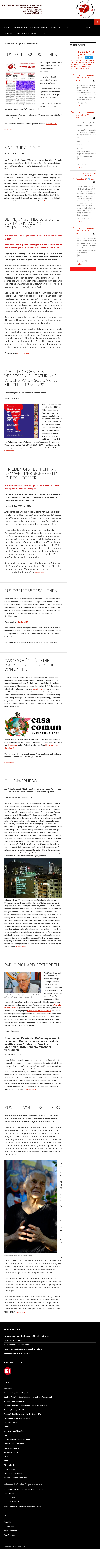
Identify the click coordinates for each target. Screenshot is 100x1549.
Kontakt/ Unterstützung (26, 33)
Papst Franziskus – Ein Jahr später (16, 1345)
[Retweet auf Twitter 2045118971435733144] (82, 164)
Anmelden (7, 1522)
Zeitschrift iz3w (10, 1469)
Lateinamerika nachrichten (14, 1444)
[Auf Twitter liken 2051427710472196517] (87, 103)
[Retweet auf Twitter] (83, 173)
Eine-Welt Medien (10, 1422)
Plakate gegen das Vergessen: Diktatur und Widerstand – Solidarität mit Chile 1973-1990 (31, 378)
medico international (11, 1448)
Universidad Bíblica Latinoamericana (17, 1502)
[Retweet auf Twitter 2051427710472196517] (82, 103)
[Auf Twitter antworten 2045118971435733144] (78, 164)
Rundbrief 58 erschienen (30, 590)
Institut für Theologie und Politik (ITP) (85, 76)
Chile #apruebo (20, 780)
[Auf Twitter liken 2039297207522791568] (87, 261)
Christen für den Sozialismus (39, 1010)
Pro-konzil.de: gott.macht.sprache (16, 1393)
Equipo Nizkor (9, 1493)
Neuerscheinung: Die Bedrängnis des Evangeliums (23, 1349)
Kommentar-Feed (10, 1531)
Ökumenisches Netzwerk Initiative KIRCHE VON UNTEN (25, 1405)
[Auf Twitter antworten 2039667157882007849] (78, 218)
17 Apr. (78, 118)
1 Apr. (78, 233)
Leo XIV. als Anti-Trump (13, 1340)
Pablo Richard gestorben (31, 964)
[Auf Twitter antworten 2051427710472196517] (78, 103)
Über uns (85, 27)
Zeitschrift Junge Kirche (13, 1473)
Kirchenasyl (8, 33)
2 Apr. (93, 179)
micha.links (8, 1389)
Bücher (42, 33)
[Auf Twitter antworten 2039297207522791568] (78, 261)
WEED (6, 1461)
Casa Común (38, 689)
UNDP (6, 1456)
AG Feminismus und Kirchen (14, 1401)
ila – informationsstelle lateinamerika (17, 1439)
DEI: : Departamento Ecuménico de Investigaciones (23, 1489)
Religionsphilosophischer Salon (15, 1478)
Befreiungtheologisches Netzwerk (17, 1410)
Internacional (19, 27)
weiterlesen (10, 129)
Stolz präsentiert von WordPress (14, 1546)
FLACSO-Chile (9, 1498)
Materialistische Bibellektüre (61, 27)
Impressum (7, 27)
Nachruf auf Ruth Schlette (23, 149)
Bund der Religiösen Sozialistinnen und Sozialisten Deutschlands (28, 1397)
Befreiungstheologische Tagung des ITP (19, 1353)
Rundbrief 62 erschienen (30, 54)
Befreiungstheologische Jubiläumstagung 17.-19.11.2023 (31, 223)
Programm (12, 745)
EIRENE (7, 1427)
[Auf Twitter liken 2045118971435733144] (87, 164)
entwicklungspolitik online (14, 1431)
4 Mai (78, 80)
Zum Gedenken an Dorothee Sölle (17, 1418)
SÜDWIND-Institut (11, 1452)
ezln (5, 1435)
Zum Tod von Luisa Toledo (32, 1107)
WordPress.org (9, 1535)
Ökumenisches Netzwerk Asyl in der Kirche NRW (22, 1414)
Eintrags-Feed (9, 1526)
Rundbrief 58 (22, 622)
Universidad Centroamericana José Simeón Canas (22, 1506)
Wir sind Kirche (9, 1465)
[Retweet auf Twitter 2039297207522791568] (82, 261)
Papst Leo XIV (81, 179)
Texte (77, 27)
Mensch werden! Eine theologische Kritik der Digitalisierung (26, 1336)
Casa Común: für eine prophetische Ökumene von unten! (29, 665)
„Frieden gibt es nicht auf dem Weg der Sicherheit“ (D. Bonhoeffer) (31, 473)
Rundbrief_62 (51, 123)
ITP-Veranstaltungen (37, 27)
